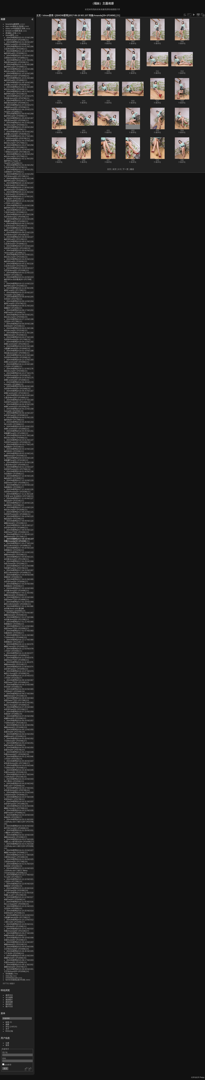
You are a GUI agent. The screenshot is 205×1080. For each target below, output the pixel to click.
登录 (7, 1045)
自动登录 (7, 1065)
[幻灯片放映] (194, 15)
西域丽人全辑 (11, 33)
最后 (132, 169)
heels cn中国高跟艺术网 (15, 29)
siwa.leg (9, 976)
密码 (4, 1058)
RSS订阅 (9, 1031)
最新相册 (9, 1002)
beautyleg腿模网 (12, 24)
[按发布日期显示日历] (198, 15)
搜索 (7, 1024)
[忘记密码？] (30, 1069)
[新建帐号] (26, 1069)
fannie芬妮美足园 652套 (15, 980)
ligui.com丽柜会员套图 (15, 26)
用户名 (5, 1052)
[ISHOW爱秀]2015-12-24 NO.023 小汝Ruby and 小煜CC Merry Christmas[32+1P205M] (18, 870)
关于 (7, 1029)
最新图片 (9, 1000)
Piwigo (202, 1077)
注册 (7, 1043)
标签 (7, 1022)
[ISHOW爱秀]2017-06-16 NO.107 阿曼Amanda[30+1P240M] (85, 15)
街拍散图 (9, 974)
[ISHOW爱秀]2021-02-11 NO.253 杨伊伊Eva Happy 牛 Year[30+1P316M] (18, 161)
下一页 (125, 169)
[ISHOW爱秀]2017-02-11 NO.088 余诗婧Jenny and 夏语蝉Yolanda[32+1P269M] (18, 608)
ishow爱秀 (10, 35)
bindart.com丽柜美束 (14, 31)
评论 (7, 1027)
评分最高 (9, 997)
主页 (38, 15)
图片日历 (9, 1006)
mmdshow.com (12, 978)
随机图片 (9, 1004)
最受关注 (9, 995)
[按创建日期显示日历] (203, 15)
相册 (3, 19)
